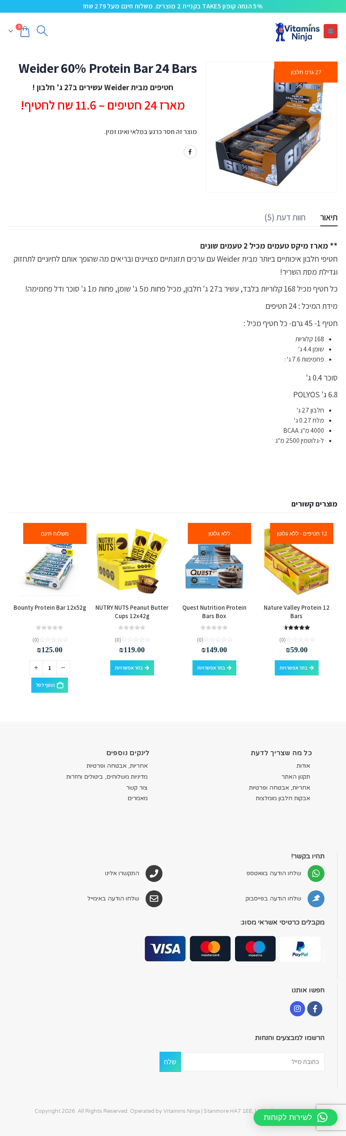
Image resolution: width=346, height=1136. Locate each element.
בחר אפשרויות (293, 667)
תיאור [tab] (329, 217)
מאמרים (137, 798)
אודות (303, 765)
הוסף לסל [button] (45, 685)
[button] (331, 31)
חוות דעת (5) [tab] (284, 217)
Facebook (190, 151)
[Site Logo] (297, 31)
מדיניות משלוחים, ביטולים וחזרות (107, 776)
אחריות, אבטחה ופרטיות (279, 787)
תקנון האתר (295, 776)
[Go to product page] (132, 560)
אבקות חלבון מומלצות (283, 798)
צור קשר (137, 787)
